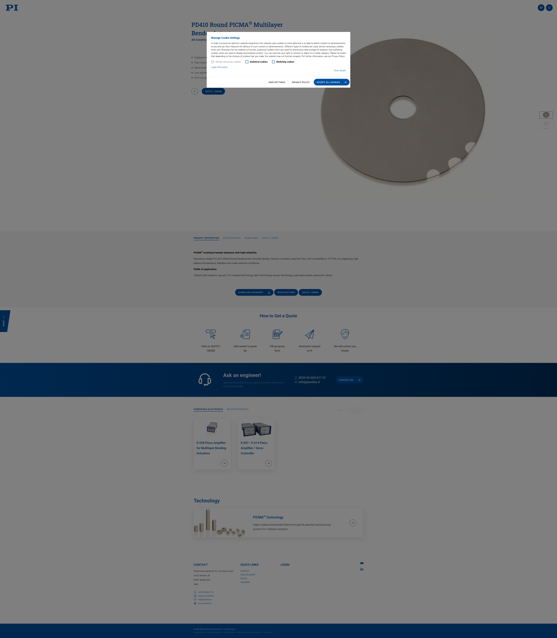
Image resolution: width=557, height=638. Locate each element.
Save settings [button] (276, 82)
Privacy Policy (301, 82)
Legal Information (219, 67)
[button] (332, 82)
